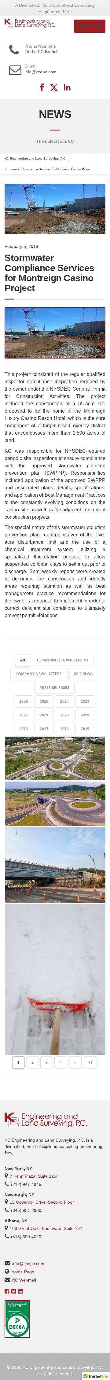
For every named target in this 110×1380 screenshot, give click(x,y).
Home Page (22, 1271)
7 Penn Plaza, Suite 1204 (34, 1176)
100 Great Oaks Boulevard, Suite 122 (46, 1228)
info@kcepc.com (28, 1263)
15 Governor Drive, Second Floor (42, 1202)
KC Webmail (24, 1280)
